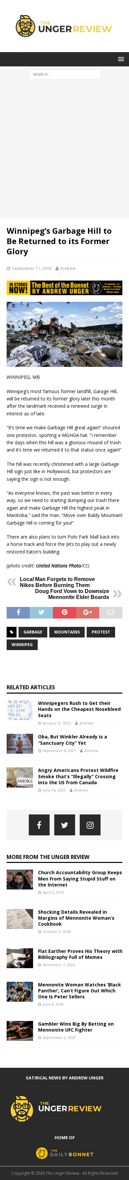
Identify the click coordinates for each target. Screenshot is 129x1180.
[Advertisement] (64, 150)
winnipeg (22, 644)
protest (101, 632)
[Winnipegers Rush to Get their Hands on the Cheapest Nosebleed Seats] (20, 710)
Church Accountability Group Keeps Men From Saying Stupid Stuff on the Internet (80, 878)
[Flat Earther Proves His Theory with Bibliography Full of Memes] (20, 958)
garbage (32, 632)
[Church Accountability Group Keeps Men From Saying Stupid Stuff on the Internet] (20, 879)
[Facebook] (39, 824)
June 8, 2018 (53, 1004)
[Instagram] (90, 824)
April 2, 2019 (53, 892)
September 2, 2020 (59, 1037)
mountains (67, 632)
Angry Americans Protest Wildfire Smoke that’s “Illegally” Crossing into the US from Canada (78, 776)
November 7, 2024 (59, 964)
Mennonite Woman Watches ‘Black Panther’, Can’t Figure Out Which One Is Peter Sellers (79, 990)
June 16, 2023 (54, 790)
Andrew (68, 268)
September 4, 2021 (59, 750)
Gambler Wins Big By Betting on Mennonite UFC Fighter (76, 1027)
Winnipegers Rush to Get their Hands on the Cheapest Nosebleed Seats (79, 709)
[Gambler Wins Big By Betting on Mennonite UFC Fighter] (20, 1031)
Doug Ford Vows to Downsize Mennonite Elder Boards (72, 594)
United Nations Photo (58, 565)
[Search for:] (64, 74)
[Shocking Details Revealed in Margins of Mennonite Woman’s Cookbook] (20, 919)
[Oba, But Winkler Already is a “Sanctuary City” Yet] (20, 744)
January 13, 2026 (57, 722)
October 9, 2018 (56, 931)
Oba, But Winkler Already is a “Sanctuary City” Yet (72, 739)
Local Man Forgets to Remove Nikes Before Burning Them (57, 582)
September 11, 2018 (31, 268)
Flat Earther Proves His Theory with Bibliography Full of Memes (80, 954)
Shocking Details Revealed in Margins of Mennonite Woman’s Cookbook (76, 918)
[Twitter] (64, 824)
